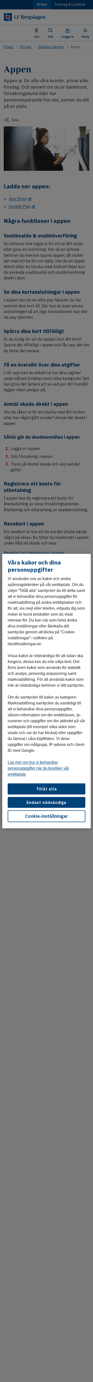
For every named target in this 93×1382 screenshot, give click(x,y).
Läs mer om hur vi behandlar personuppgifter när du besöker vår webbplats (38, 768)
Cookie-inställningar (46, 816)
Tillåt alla (46, 788)
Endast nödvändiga (46, 802)
